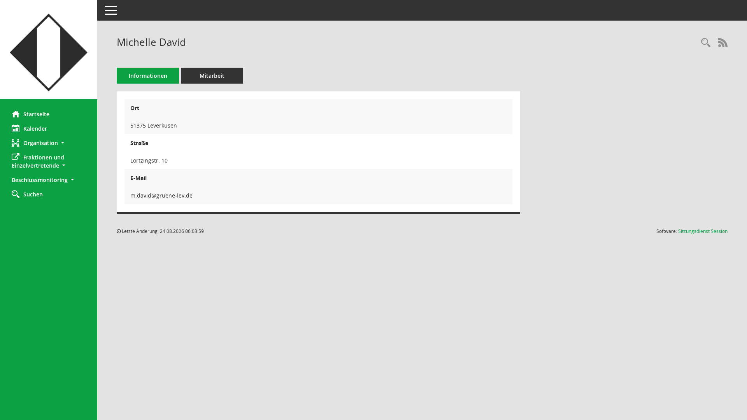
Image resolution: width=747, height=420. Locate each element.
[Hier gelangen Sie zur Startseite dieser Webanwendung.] (48, 52)
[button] (48, 143)
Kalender (35, 128)
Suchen (33, 194)
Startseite (36, 114)
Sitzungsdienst (703, 231)
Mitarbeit (212, 75)
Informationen (148, 75)
